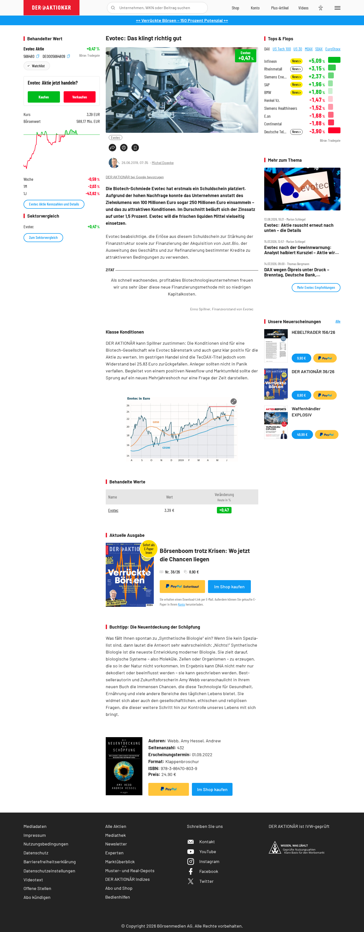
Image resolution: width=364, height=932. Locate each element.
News (295, 61)
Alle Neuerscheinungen (331, 321)
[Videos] (303, 7)
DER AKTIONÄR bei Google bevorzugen (135, 177)
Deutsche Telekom (275, 131)
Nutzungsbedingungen (46, 843)
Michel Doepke (163, 162)
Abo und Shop (118, 888)
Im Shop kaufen (229, 586)
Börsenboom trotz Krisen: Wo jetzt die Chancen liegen (205, 555)
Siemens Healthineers (280, 108)
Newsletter (116, 843)
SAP (267, 84)
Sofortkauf (191, 587)
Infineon (270, 61)
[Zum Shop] (235, 7)
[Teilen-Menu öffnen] (112, 147)
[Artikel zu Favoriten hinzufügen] (135, 147)
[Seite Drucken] (124, 147)
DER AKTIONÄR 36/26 (313, 371)
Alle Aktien (115, 826)
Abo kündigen (37, 897)
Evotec (115, 137)
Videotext (33, 879)
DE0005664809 (54, 55)
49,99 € (302, 434)
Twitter (206, 881)
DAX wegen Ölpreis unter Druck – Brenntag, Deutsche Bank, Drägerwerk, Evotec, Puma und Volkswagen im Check (296, 272)
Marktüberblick (120, 861)
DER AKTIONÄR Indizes (127, 879)
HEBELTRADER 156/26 (313, 332)
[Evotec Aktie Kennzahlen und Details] (62, 149)
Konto (181, 604)
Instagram (209, 861)
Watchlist (38, 65)
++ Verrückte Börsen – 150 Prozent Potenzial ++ (182, 20)
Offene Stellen (37, 888)
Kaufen (44, 96)
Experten (114, 852)
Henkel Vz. (272, 100)
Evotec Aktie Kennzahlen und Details (54, 204)
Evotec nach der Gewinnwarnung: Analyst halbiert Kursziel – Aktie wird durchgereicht (301, 250)
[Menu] (336, 7)
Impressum (35, 835)
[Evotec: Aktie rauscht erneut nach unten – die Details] (302, 189)
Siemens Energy (275, 76)
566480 (29, 55)
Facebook (208, 871)
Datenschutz (36, 852)
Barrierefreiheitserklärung (50, 861)
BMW (267, 92)
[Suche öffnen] (113, 8)
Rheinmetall (273, 68)
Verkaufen (79, 96)
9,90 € (301, 358)
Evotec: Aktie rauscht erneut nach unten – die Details (299, 228)
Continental (273, 123)
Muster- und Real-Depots (130, 870)
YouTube (207, 851)
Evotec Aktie (34, 48)
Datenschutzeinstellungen (49, 870)
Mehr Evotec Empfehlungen (316, 287)
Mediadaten (35, 826)
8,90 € (301, 395)
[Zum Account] (255, 7)
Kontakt (207, 841)
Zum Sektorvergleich (43, 237)
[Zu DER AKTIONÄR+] (279, 7)
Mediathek (115, 835)
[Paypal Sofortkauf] (168, 789)
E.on (267, 116)
